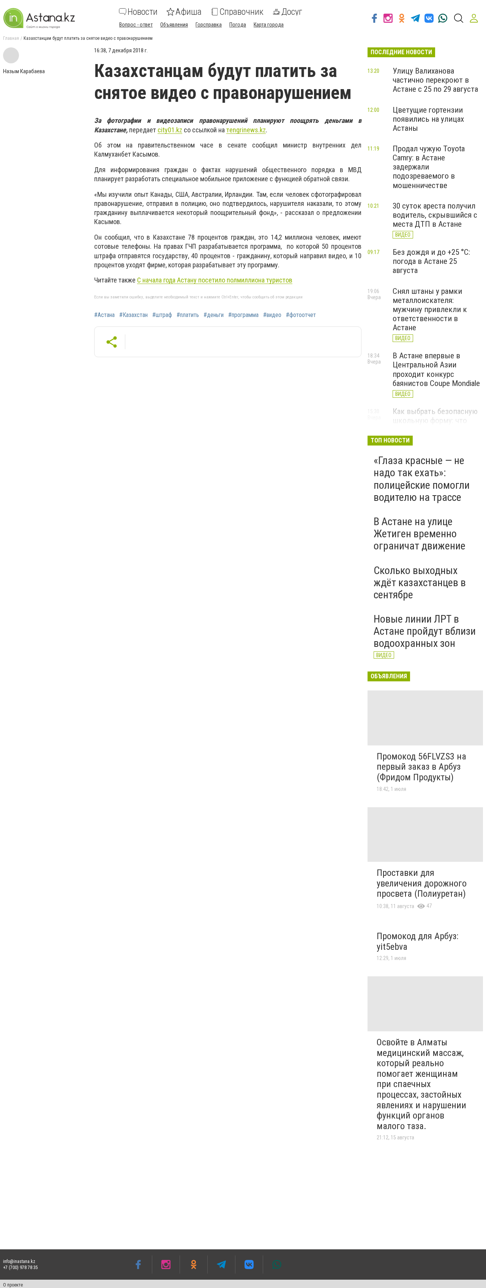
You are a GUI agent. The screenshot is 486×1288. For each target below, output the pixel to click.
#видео (272, 315)
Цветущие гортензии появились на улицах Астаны (428, 119)
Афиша (188, 12)
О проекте (13, 1285)
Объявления (174, 25)
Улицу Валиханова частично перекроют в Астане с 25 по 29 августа (435, 80)
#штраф (162, 315)
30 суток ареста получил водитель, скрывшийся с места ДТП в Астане (435, 215)
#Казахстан (133, 315)
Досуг (291, 12)
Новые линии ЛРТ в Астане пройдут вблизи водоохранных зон (425, 631)
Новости (143, 12)
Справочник (241, 12)
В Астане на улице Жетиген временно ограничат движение (419, 533)
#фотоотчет (301, 315)
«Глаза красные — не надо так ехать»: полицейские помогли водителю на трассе (422, 479)
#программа (243, 315)
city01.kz (170, 130)
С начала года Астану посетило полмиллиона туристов (214, 280)
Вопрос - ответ (136, 25)
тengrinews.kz (246, 130)
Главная (11, 38)
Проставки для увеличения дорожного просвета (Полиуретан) (422, 883)
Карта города (269, 25)
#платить (188, 315)
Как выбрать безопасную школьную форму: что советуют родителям (435, 420)
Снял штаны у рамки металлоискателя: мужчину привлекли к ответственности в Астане (430, 310)
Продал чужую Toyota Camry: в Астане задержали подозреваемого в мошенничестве (429, 167)
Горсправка (209, 25)
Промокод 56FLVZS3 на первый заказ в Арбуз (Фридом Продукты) (421, 767)
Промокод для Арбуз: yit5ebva (417, 941)
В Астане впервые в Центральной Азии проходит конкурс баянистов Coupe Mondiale (436, 369)
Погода (237, 25)
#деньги (214, 315)
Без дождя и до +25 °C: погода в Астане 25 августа (431, 261)
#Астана (104, 315)
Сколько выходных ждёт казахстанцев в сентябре (420, 582)
